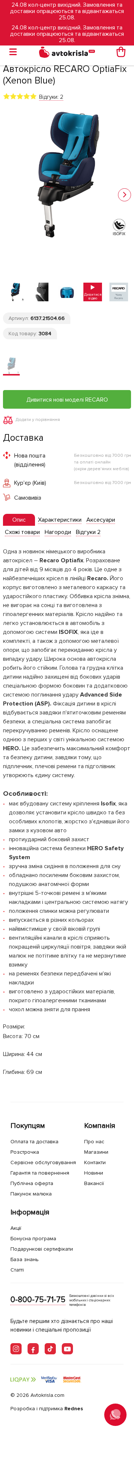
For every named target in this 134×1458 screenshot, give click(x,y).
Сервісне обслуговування (43, 1162)
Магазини (96, 1152)
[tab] (19, 520)
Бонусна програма (33, 1238)
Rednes (73, 1408)
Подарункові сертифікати (41, 1249)
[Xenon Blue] (11, 366)
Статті (17, 1270)
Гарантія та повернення (39, 1173)
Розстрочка (24, 1152)
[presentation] (19, 520)
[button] (124, 194)
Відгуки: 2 (51, 97)
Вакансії (94, 1183)
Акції (15, 1228)
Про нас (94, 1141)
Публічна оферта (31, 1183)
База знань (24, 1259)
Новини (93, 1173)
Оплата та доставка (34, 1141)
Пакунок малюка (31, 1194)
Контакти (95, 1162)
